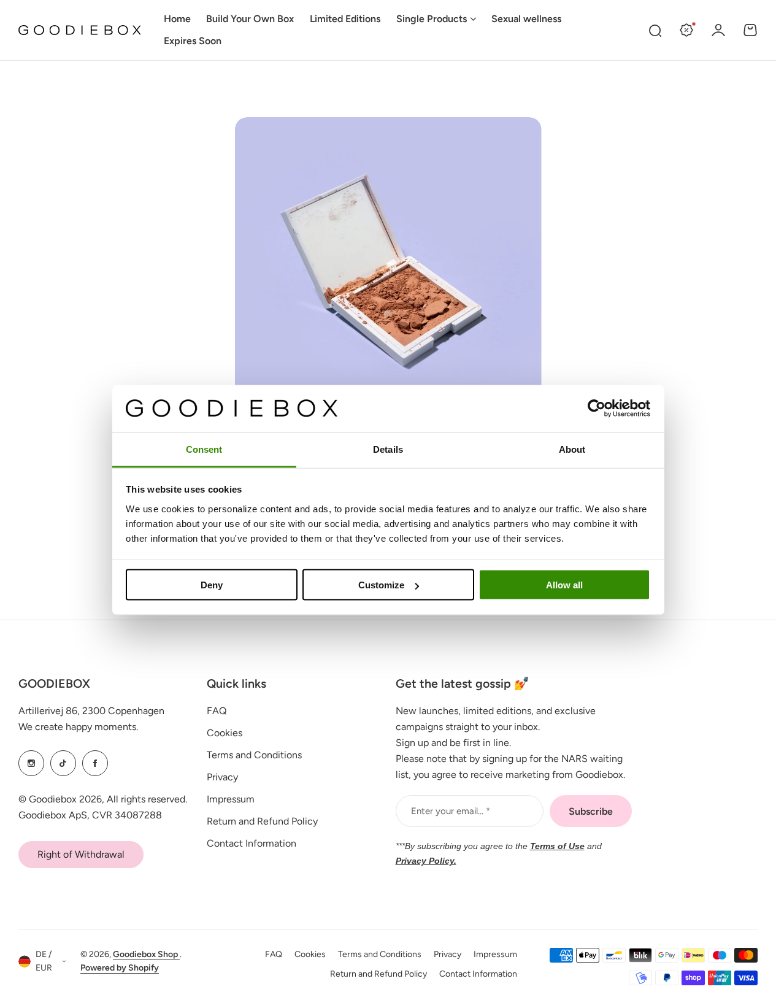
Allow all (564, 585)
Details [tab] (388, 449)
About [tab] (572, 449)
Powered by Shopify (119, 968)
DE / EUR (44, 961)
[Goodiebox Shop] (79, 30)
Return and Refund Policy (262, 821)
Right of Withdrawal (81, 854)
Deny (212, 585)
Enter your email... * (450, 811)
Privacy (222, 777)
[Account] (718, 30)
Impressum (231, 799)
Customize (381, 585)
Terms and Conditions (254, 755)
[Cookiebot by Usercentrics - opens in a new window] (596, 408)
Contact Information (251, 843)
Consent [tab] (204, 449)
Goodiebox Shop (146, 954)
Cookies (224, 733)
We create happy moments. (78, 727)
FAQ (216, 711)
